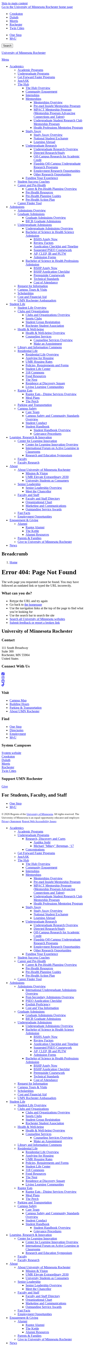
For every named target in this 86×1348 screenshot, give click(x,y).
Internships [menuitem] (32, 95)
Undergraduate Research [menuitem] (41, 145)
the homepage (33, 604)
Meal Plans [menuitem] (33, 397)
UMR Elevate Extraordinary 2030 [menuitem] (47, 477)
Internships (32, 871)
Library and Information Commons (40, 1145)
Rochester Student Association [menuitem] (45, 325)
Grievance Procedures (47, 1231)
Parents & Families (29, 1335)
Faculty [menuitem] (22, 459)
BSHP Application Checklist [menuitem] (52, 271)
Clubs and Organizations (33, 1108)
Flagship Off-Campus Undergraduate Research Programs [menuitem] (57, 165)
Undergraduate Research (41, 921)
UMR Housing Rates (39, 1159)
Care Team (32, 1209)
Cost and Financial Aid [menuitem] (32, 297)
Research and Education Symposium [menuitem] (49, 455)
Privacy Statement (11, 821)
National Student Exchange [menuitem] (51, 138)
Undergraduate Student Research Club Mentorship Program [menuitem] (58, 122)
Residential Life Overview (42, 1152)
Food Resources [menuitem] (36, 376)
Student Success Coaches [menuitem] (34, 181)
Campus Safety (27, 1206)
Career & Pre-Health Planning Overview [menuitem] (51, 188)
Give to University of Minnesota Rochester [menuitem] (45, 541)
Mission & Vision (37, 1271)
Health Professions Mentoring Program (58, 903)
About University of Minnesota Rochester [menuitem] (44, 469)
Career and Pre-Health (32, 961)
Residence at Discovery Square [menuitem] (45, 383)
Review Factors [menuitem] (43, 243)
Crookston (16, 13)
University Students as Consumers (47, 1278)
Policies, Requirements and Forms (47, 1163)
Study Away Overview (48, 910)
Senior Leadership (29, 1281)
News (13, 1343)
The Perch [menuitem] (32, 401)
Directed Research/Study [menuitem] (49, 152)
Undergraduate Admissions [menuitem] (35, 225)
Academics (17, 828)
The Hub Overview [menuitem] (38, 88)
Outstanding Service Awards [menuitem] (44, 509)
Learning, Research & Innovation (31, 1235)
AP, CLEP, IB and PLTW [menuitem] (50, 253)
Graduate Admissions (31, 1011)
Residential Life (28, 1148)
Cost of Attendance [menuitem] (46, 282)
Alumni (22, 1321)
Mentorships (33, 874)
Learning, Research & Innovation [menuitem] (31, 437)
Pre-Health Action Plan (40, 975)
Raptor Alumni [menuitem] (35, 527)
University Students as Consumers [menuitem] (47, 480)
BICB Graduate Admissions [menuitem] (43, 221)
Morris (14, 21)
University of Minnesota (40, 814)
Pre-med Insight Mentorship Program (57, 882)
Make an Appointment (48, 1141)
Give (5, 786)
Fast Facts (24, 1310)
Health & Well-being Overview (45, 1130)
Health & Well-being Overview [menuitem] (45, 333)
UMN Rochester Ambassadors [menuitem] (37, 300)
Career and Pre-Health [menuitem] (32, 185)
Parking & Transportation (26, 707)
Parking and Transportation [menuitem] (35, 405)
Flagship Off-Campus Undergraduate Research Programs (57, 941)
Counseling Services (38, 1134)
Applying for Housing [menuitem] (40, 358)
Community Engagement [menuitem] (41, 91)
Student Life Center (38, 1166)
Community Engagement (41, 867)
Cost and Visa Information (42, 1008)
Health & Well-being (31, 1127)
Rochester (16, 24)
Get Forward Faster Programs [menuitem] (36, 77)
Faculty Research (28, 1260)
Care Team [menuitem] (32, 412)
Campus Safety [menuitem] (27, 408)
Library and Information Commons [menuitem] (40, 347)
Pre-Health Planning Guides (43, 972)
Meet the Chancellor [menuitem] (38, 491)
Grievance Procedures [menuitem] (47, 433)
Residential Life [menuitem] (28, 351)
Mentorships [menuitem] (33, 98)
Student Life (17, 1101)
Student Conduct (36, 1220)
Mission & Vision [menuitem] (37, 473)
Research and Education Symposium (49, 1253)
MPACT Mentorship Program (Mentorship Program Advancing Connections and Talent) (54, 889)
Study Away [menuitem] (33, 131)
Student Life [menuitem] (17, 304)
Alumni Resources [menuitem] (37, 534)
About (14, 1263)
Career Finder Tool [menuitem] (30, 203)
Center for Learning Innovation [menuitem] (37, 441)
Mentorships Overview (48, 878)
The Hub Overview (38, 864)
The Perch (32, 1199)
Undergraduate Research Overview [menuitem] (56, 149)
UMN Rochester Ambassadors (37, 1098)
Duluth (14, 17)
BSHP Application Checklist (52, 1069)
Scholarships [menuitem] (26, 293)
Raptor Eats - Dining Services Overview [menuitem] (51, 394)
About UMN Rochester (24, 711)
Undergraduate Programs (33, 835)
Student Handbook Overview (52, 1227)
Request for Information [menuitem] (33, 286)
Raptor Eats (25, 1188)
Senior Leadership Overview (44, 1285)
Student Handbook (37, 1224)
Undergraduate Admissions (35, 1022)
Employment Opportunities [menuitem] (35, 516)
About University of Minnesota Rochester (44, 1267)
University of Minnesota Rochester (24, 52)
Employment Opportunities (35, 1314)
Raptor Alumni (35, 1325)
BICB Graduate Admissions (43, 1018)
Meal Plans (33, 1195)
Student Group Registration (43, 1119)
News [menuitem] (13, 545)
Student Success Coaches (34, 957)
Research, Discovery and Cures (45, 838)
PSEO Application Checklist (44, 1000)
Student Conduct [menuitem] (36, 423)
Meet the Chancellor (38, 1289)
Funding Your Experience (42, 954)
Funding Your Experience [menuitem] (42, 178)
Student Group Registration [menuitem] (43, 322)
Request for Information (33, 1083)
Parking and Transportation (35, 1202)
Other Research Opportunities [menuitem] (52, 174)
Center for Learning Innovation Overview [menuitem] (52, 444)
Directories (16, 730)
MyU (13, 38)
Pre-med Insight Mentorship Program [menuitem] (57, 106)
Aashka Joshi (42, 842)
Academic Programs (30, 831)
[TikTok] (43, 685)
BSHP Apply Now (45, 1065)
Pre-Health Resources (39, 968)
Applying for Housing (40, 1155)
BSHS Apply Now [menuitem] (46, 239)
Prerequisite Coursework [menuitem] (49, 275)
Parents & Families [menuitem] (29, 538)
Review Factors (43, 1040)
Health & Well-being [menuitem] (31, 329)
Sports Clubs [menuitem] (34, 318)
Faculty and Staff (28, 1292)
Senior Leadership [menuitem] (29, 484)
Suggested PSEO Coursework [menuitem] (53, 250)
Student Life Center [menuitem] (38, 369)
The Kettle (32, 1328)
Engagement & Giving (24, 1317)
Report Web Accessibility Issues (39, 821)
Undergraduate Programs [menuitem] (33, 73)
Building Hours (19, 704)
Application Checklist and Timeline (56, 1044)
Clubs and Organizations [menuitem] (33, 311)
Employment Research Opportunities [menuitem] (57, 170)
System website (11, 753)
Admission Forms (45, 1054)
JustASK (23, 856)
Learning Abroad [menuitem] (44, 142)
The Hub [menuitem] (23, 84)
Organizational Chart (39, 1299)
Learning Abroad (44, 918)
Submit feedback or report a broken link (35, 622)
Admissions (17, 982)
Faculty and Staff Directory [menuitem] (43, 498)
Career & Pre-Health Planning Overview (51, 964)
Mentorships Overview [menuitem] (48, 102)
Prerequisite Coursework (49, 1072)
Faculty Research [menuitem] (28, 462)
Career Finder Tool (30, 979)
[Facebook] (43, 674)
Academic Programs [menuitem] (30, 70)
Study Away (33, 907)
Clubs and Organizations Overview (48, 1112)
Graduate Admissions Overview (46, 1015)
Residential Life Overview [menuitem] (42, 354)
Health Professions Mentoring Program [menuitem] (58, 127)
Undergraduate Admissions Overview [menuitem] (49, 228)
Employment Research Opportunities (57, 946)
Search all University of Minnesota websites (37, 619)
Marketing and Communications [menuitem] (46, 505)
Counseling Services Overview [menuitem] (53, 340)
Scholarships (26, 1090)
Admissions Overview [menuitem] (32, 210)
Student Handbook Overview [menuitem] (52, 430)
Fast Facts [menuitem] (24, 513)
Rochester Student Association (45, 1123)
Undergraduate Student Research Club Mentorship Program (58, 898)
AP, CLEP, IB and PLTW (50, 1051)
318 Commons (35, 1170)
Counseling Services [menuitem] (38, 336)
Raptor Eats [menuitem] (25, 390)
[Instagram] (43, 678)
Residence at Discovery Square (45, 1181)
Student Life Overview (32, 1105)
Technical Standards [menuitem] (46, 279)
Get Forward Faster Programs (36, 853)
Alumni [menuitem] (22, 523)
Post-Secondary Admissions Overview (50, 997)
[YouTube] (43, 681)
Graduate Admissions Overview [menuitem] (46, 217)
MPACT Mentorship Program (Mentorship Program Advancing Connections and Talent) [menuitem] (54, 113)
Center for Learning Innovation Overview (52, 1242)
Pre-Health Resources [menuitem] (39, 192)
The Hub (23, 860)
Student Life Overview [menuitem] (32, 307)
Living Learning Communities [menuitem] (45, 387)
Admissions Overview (32, 986)
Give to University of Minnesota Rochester (45, 1339)
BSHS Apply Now (46, 1036)
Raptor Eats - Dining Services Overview (51, 1191)
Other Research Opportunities (52, 950)
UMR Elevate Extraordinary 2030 (47, 1274)
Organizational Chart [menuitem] (39, 502)
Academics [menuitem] (17, 66)
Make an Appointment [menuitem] (48, 343)
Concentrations (35, 849)
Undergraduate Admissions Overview (49, 1026)
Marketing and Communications (46, 1303)
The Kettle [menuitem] (32, 531)
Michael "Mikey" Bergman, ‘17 (54, 846)
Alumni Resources (37, 1332)
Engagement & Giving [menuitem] (24, 520)
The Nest (31, 1177)
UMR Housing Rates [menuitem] (39, 361)
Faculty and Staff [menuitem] (28, 495)
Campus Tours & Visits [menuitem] (32, 289)
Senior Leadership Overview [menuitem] (44, 487)
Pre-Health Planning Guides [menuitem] (43, 196)
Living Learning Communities (45, 1184)
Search (7, 45)
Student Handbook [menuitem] (37, 426)
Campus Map (18, 700)
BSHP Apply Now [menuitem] (45, 268)
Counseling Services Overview (53, 1137)
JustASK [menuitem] (23, 80)
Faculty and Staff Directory (43, 1296)
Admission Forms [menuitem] (45, 257)
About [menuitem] (14, 466)
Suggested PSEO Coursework (53, 1047)
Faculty (22, 1256)
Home (13, 562)
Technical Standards (46, 1076)
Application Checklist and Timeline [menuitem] (56, 246)
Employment (18, 734)
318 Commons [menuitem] (35, 372)
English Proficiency (38, 1004)
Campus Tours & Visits (32, 1087)
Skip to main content (15, 3)
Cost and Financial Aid (32, 1094)
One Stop (16, 35)
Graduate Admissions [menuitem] (31, 214)
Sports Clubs (34, 1116)
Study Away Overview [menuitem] (48, 134)
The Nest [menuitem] (31, 379)
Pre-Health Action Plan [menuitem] (40, 199)
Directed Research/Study (49, 928)
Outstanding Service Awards (44, 1307)
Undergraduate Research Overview (56, 925)
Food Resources (36, 1173)
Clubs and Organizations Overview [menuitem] (48, 315)
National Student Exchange (51, 914)
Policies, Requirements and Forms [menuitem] (47, 365)
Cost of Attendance (46, 1080)
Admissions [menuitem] (17, 206)
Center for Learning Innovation (37, 1238)
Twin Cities (17, 28)
